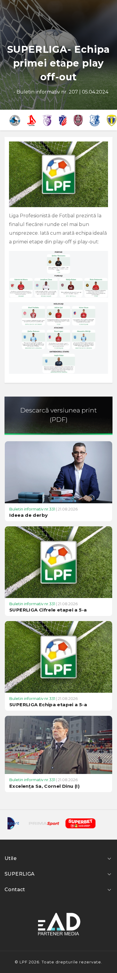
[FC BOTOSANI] (63, 120)
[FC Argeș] (47, 120)
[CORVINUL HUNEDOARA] (14, 120)
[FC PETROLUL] (112, 120)
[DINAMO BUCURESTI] (31, 120)
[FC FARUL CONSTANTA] (94, 120)
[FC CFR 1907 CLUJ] (78, 120)
